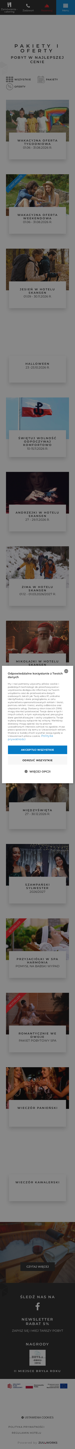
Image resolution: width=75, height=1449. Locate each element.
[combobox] (66, 671)
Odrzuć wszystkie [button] (37, 760)
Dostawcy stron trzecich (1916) (45, 708)
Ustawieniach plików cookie (24, 736)
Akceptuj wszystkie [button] (37, 749)
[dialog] (37, 724)
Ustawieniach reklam (54, 729)
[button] (37, 771)
